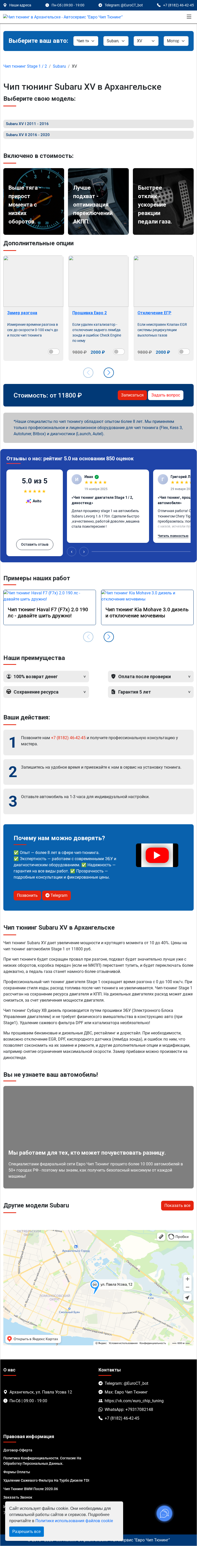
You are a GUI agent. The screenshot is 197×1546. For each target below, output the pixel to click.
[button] (109, 373)
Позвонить (27, 895)
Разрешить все (26, 1531)
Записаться (132, 395)
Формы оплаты (16, 1472)
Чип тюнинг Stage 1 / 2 (25, 66)
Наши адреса (20, 5)
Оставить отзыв (34, 544)
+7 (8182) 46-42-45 (68, 737)
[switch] (54, 352)
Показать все (177, 1205)
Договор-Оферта (17, 1450)
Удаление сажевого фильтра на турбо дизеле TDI (46, 1480)
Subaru (59, 66)
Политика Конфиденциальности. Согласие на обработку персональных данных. (42, 1461)
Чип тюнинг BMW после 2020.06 (30, 1489)
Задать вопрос (165, 395)
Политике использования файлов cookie (74, 1520)
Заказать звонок (17, 1497)
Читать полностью (173, 536)
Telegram (58, 895)
